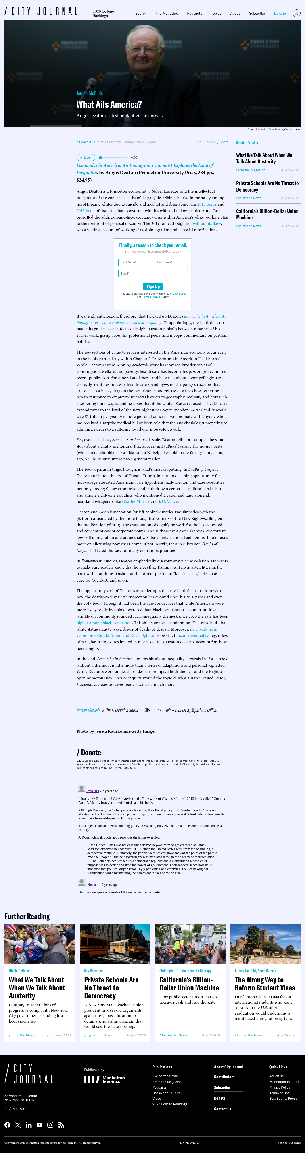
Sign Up (153, 286)
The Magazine (167, 13)
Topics (216, 13)
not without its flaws (203, 223)
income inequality (192, 635)
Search (141, 13)
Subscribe (257, 13)
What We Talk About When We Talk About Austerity (264, 158)
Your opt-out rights (289, 1142)
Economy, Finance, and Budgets (131, 142)
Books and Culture (166, 1093)
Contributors (224, 1076)
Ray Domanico (93, 971)
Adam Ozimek (267, 971)
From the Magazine (25, 1035)
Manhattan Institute (284, 1082)
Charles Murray (136, 501)
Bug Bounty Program (285, 1098)
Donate (280, 13)
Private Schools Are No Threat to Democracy (267, 186)
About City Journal (228, 1067)
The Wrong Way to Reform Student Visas (265, 984)
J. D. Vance (168, 501)
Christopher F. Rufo (172, 971)
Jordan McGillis (90, 93)
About (235, 13)
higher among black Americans (104, 622)
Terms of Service (152, 296)
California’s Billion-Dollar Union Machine (267, 214)
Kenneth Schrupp (200, 971)
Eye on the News (99, 1035)
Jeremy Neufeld (245, 971)
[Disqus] (152, 839)
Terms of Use (279, 1093)
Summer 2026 (60, 1035)
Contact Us (222, 1109)
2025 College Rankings (103, 13)
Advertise (276, 1076)
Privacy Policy (178, 293)
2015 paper (207, 203)
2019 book (86, 210)
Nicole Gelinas (19, 971)
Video (156, 1098)
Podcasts (194, 13)
